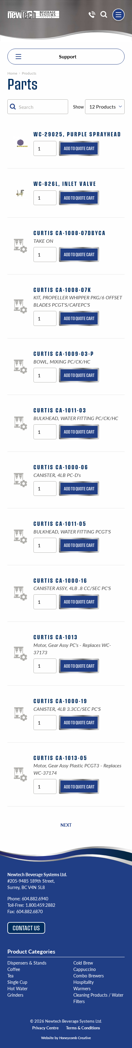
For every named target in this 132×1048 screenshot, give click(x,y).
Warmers (82, 988)
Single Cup (17, 982)
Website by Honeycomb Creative (66, 1037)
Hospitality (83, 982)
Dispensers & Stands (26, 963)
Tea (10, 975)
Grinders (15, 995)
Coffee (13, 969)
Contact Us (26, 927)
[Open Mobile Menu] (118, 15)
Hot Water (17, 988)
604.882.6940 (35, 898)
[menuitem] (92, 14)
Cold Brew (83, 963)
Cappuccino (84, 969)
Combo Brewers (88, 975)
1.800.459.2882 (40, 905)
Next (66, 825)
